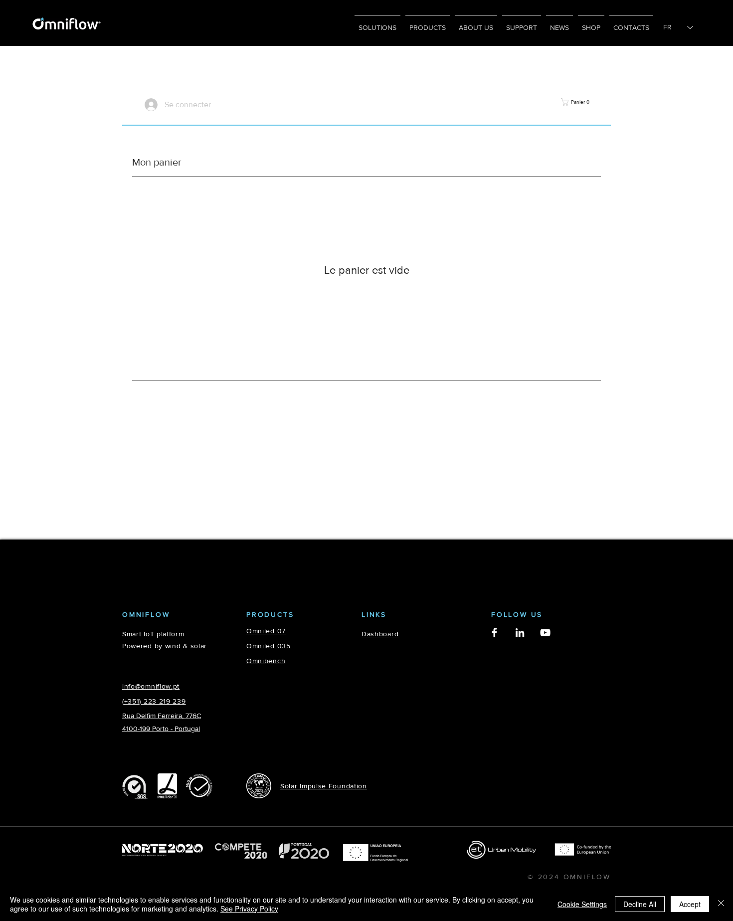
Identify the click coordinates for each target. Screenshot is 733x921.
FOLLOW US (517, 614)
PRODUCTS (270, 614)
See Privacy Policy (249, 909)
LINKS (374, 614)
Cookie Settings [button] (582, 904)
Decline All (639, 904)
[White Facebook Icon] (494, 632)
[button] (575, 102)
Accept (690, 904)
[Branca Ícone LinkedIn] (520, 632)
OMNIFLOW (146, 614)
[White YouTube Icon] (545, 632)
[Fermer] (721, 904)
